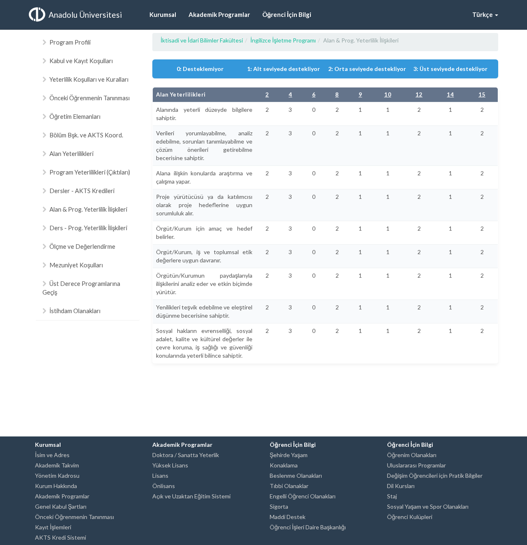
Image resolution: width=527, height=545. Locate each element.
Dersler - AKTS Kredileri (81, 190)
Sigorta (279, 506)
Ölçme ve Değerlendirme (82, 246)
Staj (392, 496)
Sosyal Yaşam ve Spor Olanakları (428, 506)
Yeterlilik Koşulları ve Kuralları (88, 79)
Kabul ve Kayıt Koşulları (81, 60)
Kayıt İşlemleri (53, 527)
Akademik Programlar (62, 496)
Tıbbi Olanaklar (289, 485)
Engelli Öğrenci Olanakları (303, 496)
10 (387, 94)
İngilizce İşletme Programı (283, 40)
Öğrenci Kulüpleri (409, 516)
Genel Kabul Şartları (60, 506)
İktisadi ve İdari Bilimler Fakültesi (202, 40)
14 (450, 94)
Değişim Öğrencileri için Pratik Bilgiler (435, 475)
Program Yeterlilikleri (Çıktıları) (89, 172)
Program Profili (70, 42)
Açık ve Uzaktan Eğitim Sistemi (191, 496)
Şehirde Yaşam (289, 454)
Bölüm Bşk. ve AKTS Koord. (86, 135)
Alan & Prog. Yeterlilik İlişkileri (88, 209)
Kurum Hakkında (56, 485)
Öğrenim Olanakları (411, 454)
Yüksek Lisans (170, 465)
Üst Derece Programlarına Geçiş (81, 288)
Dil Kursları (401, 485)
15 (481, 94)
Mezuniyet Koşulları (76, 265)
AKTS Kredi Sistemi (60, 537)
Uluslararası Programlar (416, 465)
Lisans (160, 475)
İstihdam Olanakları (74, 310)
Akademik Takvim (57, 465)
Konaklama (284, 465)
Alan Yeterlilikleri (71, 153)
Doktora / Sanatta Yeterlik (185, 454)
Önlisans (163, 485)
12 (418, 94)
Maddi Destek (287, 516)
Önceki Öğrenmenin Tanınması (89, 97)
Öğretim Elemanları (74, 116)
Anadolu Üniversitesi (85, 14)
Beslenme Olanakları (296, 475)
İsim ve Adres (52, 454)
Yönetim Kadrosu (57, 475)
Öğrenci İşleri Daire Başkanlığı (308, 527)
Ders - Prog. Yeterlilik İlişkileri (88, 227)
